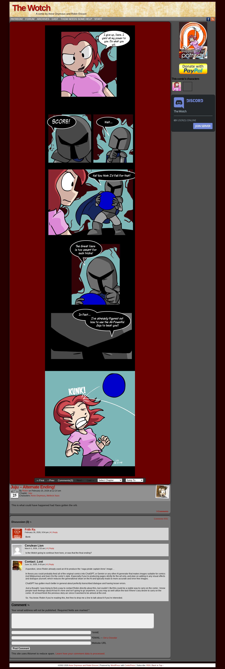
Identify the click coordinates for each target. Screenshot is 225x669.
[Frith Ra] (17, 538)
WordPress (115, 665)
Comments (162, 511)
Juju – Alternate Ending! (33, 487)
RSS (213, 19)
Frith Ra (30, 529)
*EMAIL (104, 637)
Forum (29, 19)
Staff (98, 19)
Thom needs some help (76, 19)
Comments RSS (161, 519)
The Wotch (31, 8)
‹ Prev (51, 480)
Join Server (202, 126)
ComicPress (130, 665)
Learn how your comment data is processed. (80, 653)
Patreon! (17, 19)
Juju (30, 493)
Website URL (99, 643)
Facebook (208, 19)
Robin (25, 491)
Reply (55, 532)
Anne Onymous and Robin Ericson (83, 665)
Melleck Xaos (53, 495)
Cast (55, 19)
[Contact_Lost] (17, 565)
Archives (43, 19)
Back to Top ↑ (158, 665)
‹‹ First (40, 480)
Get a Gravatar (110, 638)
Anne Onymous (38, 495)
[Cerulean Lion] (17, 549)
